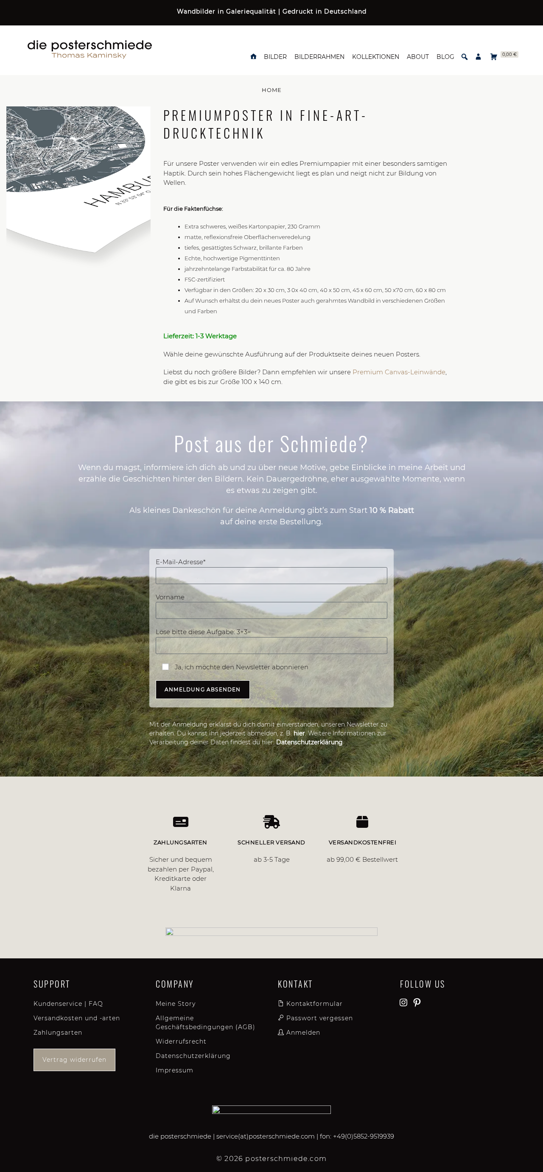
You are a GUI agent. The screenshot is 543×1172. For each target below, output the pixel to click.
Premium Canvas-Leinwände (399, 372)
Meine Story (176, 1004)
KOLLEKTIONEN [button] (375, 57)
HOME (272, 89)
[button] (464, 56)
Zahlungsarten (58, 1032)
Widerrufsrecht (181, 1041)
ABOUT (418, 57)
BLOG (445, 57)
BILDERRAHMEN (319, 57)
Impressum (174, 1070)
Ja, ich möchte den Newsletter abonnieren (240, 667)
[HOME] (253, 57)
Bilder (275, 57)
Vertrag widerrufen (74, 1059)
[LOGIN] (478, 57)
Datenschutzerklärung (193, 1056)
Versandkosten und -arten (77, 1018)
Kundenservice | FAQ (68, 1004)
